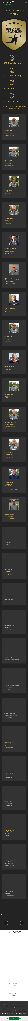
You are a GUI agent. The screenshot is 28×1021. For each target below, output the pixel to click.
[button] (6, 923)
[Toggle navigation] (26, 2)
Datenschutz (14, 1015)
